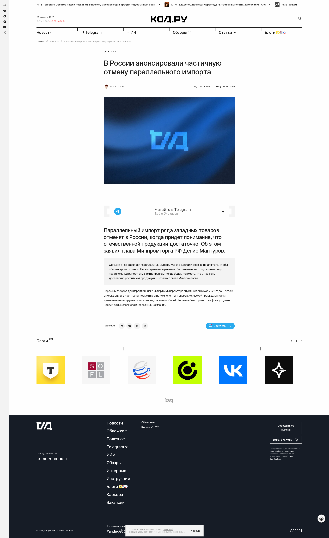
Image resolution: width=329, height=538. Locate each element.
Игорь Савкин (117, 86)
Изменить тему (282, 439)
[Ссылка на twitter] (4, 32)
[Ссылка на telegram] (4, 5)
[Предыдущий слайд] (292, 340)
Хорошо (195, 530)
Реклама (148, 427)
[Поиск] (300, 18)
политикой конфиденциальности (283, 451)
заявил (112, 251)
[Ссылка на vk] (4, 11)
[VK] (129, 326)
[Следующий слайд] (300, 341)
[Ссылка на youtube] (4, 27)
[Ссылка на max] (4, 16)
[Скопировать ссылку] (145, 326)
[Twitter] (137, 326)
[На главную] (169, 19)
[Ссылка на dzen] (4, 21)
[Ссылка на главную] (44, 426)
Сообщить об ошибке (286, 427)
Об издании (148, 422)
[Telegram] (122, 326)
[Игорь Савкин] (106, 86)
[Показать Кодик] (321, 519)
